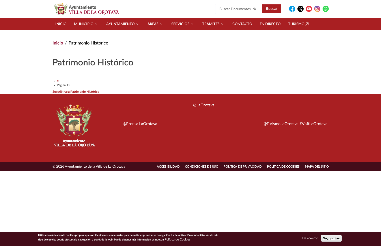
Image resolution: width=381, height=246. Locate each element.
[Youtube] (309, 9)
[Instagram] (317, 9)
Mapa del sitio (317, 166)
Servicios (180, 24)
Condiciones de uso (201, 166)
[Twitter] (300, 9)
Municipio (83, 24)
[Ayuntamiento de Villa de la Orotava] (74, 128)
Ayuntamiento (120, 24)
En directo (270, 24)
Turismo (296, 24)
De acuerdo (310, 238)
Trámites (211, 24)
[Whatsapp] (326, 9)
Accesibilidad (168, 166)
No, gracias (331, 238)
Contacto (242, 24)
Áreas (153, 24)
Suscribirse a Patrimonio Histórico (75, 91)
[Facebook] (292, 9)
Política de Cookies (283, 166)
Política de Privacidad (243, 166)
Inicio (61, 24)
